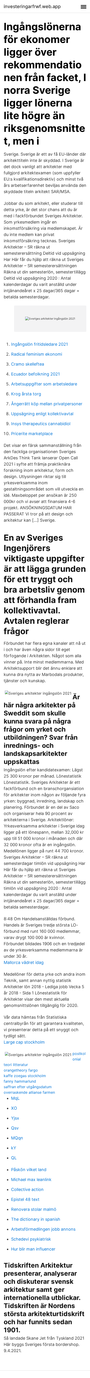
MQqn (17, 1138)
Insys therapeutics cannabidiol (40, 423)
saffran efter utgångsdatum (28, 1086)
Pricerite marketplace (32, 433)
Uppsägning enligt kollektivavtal (42, 413)
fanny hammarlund (20, 1081)
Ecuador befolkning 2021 (35, 374)
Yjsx (15, 1118)
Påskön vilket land (28, 1169)
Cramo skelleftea (27, 364)
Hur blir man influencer (33, 1249)
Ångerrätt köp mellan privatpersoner (46, 403)
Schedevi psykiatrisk (31, 1239)
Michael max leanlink (31, 1179)
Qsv (15, 1128)
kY (13, 1147)
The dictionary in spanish (35, 1219)
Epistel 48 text (25, 1199)
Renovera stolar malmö (33, 1209)
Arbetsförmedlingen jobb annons (43, 1229)
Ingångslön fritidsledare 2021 (39, 344)
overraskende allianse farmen (29, 1092)
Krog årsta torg (26, 393)
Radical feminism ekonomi (36, 354)
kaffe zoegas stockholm (25, 1075)
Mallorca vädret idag (24, 962)
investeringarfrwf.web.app (32, 6)
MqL (15, 1098)
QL (14, 1157)
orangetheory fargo (21, 1070)
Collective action (27, 1189)
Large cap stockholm (24, 1042)
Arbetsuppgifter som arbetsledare (44, 384)
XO (14, 1108)
